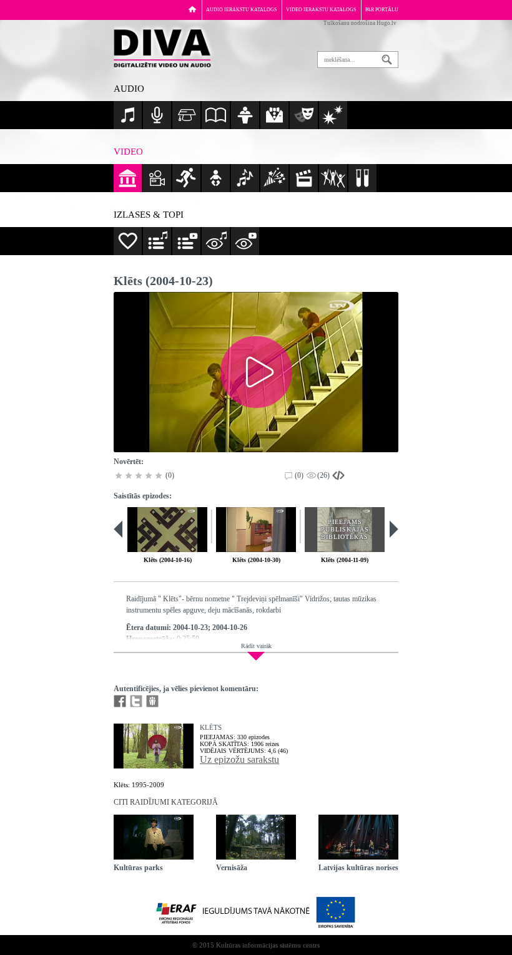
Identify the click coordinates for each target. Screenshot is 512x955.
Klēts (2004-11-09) (344, 559)
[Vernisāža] (256, 837)
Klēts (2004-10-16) (168, 559)
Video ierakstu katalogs (321, 9)
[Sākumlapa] (192, 9)
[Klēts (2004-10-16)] (167, 529)
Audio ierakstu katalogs (241, 9)
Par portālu (381, 9)
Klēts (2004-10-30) (256, 559)
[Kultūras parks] (154, 837)
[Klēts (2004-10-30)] (256, 529)
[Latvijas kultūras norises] (358, 837)
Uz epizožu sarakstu (239, 759)
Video (128, 152)
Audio (129, 89)
